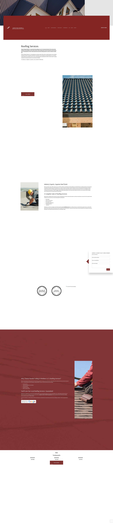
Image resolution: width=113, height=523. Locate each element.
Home (46, 27)
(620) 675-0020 (104, 27)
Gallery (72, 27)
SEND (108, 269)
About (49, 27)
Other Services (65, 27)
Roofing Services (53, 27)
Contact (75, 27)
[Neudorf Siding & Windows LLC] (8, 27)
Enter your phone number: (95, 257)
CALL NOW (27, 94)
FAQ (69, 27)
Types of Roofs (59, 27)
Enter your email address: (95, 260)
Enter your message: (95, 263)
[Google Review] (28, 401)
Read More (56, 462)
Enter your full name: (95, 254)
